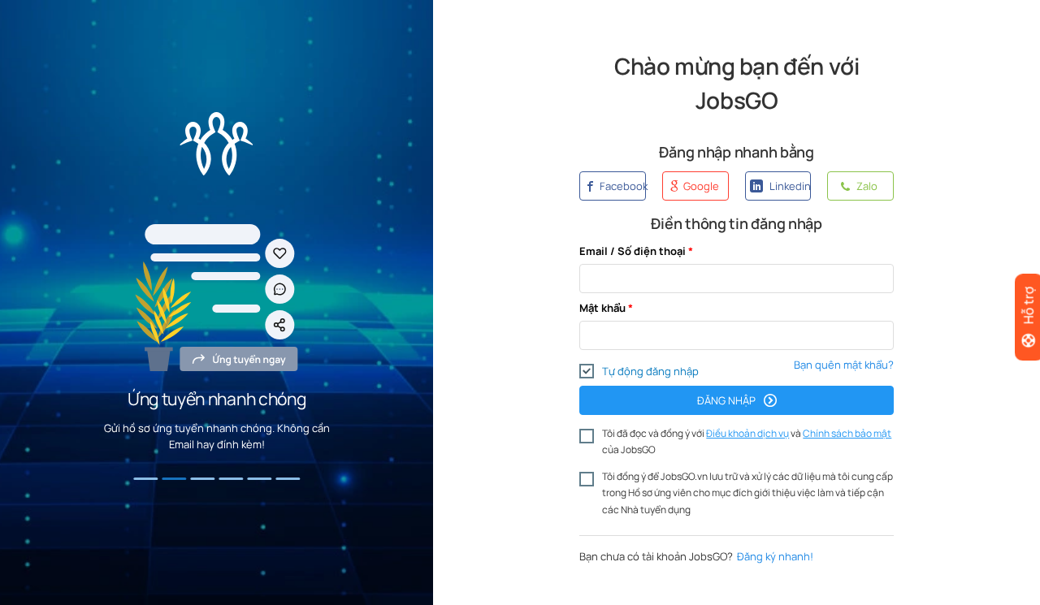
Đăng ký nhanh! (775, 556)
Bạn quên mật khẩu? (844, 364)
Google (700, 186)
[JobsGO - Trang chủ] (217, 143)
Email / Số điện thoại (632, 251)
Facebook (621, 186)
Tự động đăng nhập (650, 371)
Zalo (866, 186)
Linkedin (789, 186)
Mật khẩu (602, 307)
